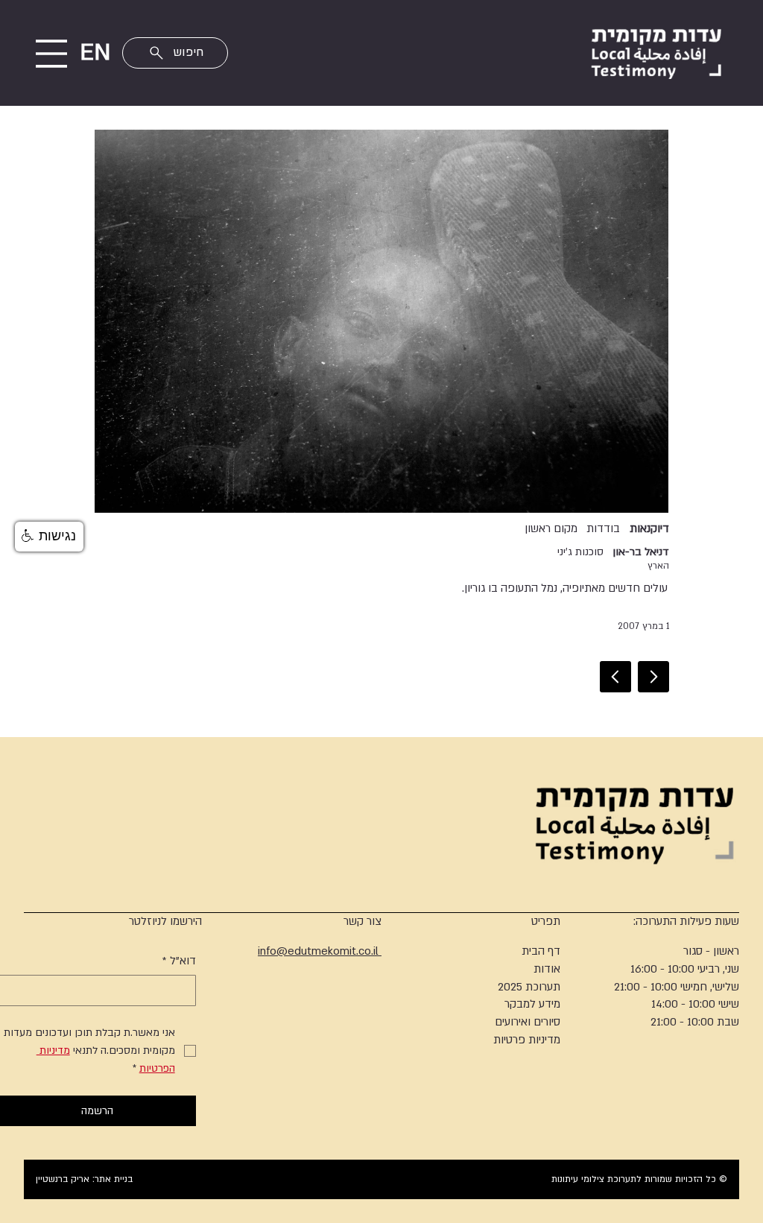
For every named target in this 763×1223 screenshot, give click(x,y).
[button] (49, 537)
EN (95, 52)
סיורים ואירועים (527, 1021)
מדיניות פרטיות (526, 1039)
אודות (547, 968)
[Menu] (52, 53)
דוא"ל (179, 960)
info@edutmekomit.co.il (320, 951)
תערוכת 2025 (529, 986)
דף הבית (541, 951)
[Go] (653, 676)
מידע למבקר (532, 1003)
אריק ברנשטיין (62, 1179)
